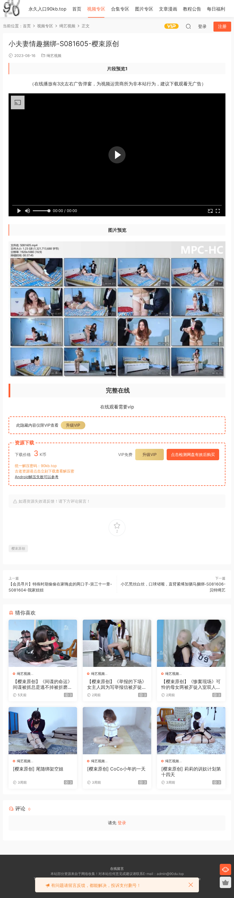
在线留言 (117, 868)
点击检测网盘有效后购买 (193, 454)
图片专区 (144, 9)
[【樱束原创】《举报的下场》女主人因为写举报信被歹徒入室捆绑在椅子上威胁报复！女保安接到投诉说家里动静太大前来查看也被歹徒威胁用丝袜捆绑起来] (117, 643)
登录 (122, 822)
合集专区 (120, 9)
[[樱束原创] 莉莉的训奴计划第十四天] (191, 730)
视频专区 (96, 9)
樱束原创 (18, 548)
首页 (76, 9)
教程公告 (192, 9)
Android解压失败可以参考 (36, 476)
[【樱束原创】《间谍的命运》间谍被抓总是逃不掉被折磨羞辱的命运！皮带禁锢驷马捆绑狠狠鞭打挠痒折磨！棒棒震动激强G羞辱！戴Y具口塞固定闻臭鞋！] (43, 643)
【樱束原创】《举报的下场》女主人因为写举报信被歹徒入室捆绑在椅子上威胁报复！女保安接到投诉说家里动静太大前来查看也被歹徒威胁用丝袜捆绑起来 (116, 684)
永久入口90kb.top (47, 9)
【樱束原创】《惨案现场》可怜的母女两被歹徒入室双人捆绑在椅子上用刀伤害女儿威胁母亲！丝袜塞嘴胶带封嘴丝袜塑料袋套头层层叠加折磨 (191, 684)
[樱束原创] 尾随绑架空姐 (38, 769)
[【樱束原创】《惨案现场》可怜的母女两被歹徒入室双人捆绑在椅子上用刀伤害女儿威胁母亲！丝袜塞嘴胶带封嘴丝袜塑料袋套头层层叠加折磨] (191, 643)
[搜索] (188, 26)
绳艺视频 (54, 55)
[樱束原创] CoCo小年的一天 (116, 769)
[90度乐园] (11, 8)
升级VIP (73, 425)
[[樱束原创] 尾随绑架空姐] (43, 730)
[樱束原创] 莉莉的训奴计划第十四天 (191, 771)
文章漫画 (168, 9)
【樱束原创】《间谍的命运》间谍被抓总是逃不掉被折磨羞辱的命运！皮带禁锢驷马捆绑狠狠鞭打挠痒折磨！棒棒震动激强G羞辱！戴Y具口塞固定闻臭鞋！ (42, 684)
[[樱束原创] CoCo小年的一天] (117, 730)
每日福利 (216, 9)
